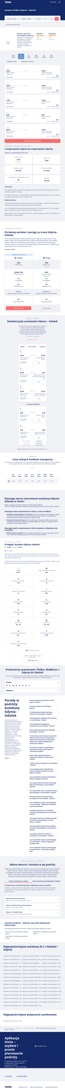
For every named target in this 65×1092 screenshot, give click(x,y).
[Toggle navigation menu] (59, 2)
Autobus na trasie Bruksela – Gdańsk (14, 977)
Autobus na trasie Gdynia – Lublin (33, 995)
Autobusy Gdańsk (28, 1028)
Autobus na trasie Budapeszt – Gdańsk (14, 981)
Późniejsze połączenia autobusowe (39, 443)
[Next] (58, 56)
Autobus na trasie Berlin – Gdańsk (33, 966)
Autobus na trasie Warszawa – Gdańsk (14, 956)
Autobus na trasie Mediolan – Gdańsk (34, 963)
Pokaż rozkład (18, 182)
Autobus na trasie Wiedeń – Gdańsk (14, 970)
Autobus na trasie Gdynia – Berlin (13, 995)
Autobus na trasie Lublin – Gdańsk (52, 966)
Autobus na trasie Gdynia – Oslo (13, 991)
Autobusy (18, 1028)
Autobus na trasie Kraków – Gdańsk (33, 956)
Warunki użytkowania (36, 1087)
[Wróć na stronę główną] (8, 2)
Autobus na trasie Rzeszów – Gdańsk (53, 974)
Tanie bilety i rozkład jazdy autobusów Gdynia (44, 933)
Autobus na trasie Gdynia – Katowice (34, 988)
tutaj (46, 449)
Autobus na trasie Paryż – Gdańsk (33, 959)
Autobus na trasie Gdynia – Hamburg (34, 998)
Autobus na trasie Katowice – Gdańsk (53, 959)
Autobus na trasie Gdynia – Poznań (52, 988)
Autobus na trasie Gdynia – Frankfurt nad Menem (37, 1005)
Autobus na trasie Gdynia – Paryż (13, 988)
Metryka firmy (23, 1087)
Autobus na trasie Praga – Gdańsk (52, 963)
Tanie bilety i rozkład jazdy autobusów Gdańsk (16, 937)
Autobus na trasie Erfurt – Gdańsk (13, 1021)
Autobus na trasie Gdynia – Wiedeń (52, 995)
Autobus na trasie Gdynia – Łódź (51, 991)
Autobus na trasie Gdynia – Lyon (32, 1002)
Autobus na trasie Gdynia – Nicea (52, 1002)
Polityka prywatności (51, 1087)
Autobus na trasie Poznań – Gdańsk (14, 963)
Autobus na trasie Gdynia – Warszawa (34, 981)
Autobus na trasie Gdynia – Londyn (13, 984)
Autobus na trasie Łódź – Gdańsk (13, 966)
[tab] (12, 61)
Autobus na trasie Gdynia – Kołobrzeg (14, 1005)
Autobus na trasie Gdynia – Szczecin (14, 998)
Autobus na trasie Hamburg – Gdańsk (53, 970)
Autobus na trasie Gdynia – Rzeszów (14, 1002)
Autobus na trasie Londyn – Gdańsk (52, 956)
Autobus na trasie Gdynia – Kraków (52, 981)
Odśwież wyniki (31, 339)
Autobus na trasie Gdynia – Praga (33, 991)
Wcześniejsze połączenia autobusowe (26, 443)
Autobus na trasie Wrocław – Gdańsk (14, 959)
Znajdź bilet (18, 162)
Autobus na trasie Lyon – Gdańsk (52, 977)
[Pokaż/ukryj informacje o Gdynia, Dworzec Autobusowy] (58, 899)
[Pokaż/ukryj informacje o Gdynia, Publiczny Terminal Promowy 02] (58, 906)
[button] (38, 19)
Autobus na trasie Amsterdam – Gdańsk (35, 977)
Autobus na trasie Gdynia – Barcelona (53, 984)
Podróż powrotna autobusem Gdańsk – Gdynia (17, 933)
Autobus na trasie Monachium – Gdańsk (35, 974)
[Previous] (8, 475)
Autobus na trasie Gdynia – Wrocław (33, 984)
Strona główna (9, 1028)
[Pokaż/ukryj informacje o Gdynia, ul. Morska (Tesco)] (58, 913)
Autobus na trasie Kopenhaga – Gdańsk (15, 974)
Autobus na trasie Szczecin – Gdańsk (34, 970)
